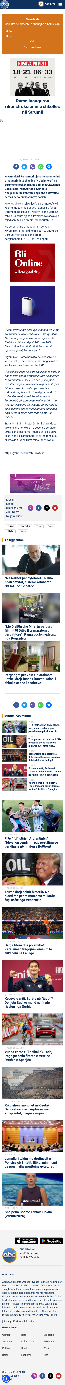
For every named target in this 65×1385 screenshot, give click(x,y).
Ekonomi (26, 1355)
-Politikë (10, 526)
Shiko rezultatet (32, 47)
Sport (24, 1348)
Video (38, 526)
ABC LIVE (50, 4)
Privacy (7, 1321)
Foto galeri (25, 526)
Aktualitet (7, 1341)
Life (46, 1355)
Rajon (5, 1355)
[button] (6, 1379)
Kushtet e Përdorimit (24, 1321)
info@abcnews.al (29, 1253)
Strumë (23, 531)
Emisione (49, 1335)
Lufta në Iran (28, 1341)
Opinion (6, 1335)
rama (50, 526)
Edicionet (49, 1341)
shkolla (10, 531)
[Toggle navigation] (60, 5)
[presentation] (56, 716)
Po (10, 31)
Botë (23, 1335)
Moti (46, 1348)
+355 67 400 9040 (29, 1257)
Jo (10, 36)
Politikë (6, 1348)
